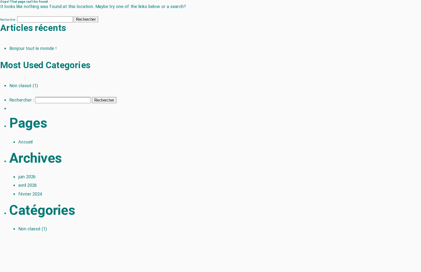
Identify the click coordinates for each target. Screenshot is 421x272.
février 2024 (30, 194)
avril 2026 (27, 185)
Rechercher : (8, 19)
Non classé (20, 85)
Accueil (25, 142)
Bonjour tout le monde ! (33, 48)
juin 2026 (27, 176)
